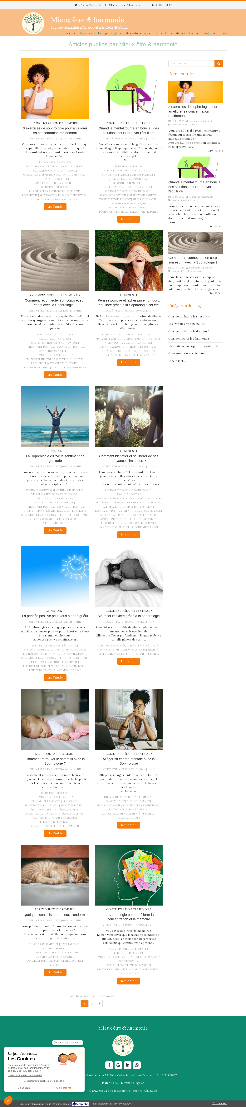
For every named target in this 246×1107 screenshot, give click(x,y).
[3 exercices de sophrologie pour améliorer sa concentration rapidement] (55, 88)
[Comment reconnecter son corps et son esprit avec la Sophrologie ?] (55, 260)
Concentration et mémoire (186, 353)
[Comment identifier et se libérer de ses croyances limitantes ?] (129, 416)
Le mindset (175, 361)
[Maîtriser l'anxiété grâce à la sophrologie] (129, 576)
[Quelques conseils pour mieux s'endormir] (55, 875)
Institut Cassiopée (122, 1103)
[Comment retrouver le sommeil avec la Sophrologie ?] (55, 719)
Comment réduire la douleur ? (188, 331)
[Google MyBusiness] (118, 1065)
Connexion (219, 1103)
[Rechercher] (218, 63)
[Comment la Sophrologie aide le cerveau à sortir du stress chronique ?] (129, 88)
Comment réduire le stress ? (187, 316)
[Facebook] (109, 1065)
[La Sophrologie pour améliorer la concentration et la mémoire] (129, 875)
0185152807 (169, 1075)
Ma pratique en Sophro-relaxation (191, 346)
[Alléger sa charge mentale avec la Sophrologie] (129, 719)
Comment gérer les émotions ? (188, 338)
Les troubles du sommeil (184, 324)
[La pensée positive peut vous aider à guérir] (55, 576)
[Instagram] (137, 1065)
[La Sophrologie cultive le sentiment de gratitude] (55, 416)
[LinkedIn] (127, 1065)
